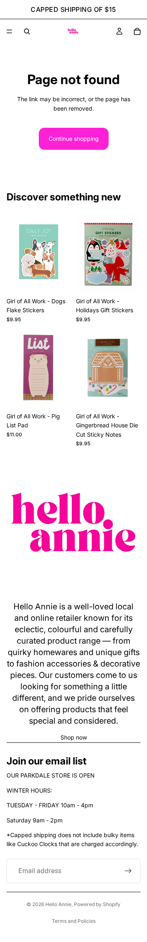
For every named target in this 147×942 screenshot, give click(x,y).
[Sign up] (128, 871)
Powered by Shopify (97, 904)
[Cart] (137, 31)
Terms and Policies (74, 921)
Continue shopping (74, 138)
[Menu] (9, 31)
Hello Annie (58, 904)
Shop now (73, 737)
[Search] (27, 31)
